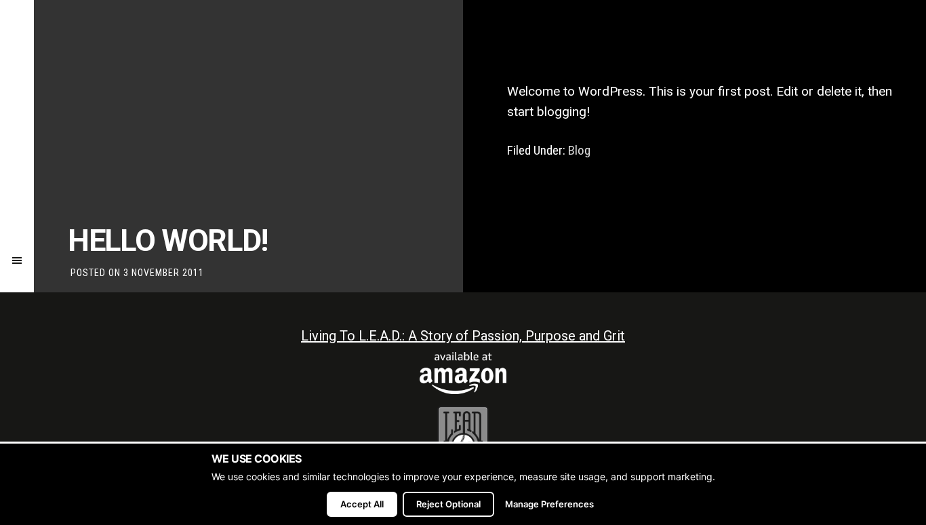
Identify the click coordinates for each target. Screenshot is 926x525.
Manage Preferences (549, 504)
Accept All (362, 504)
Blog (579, 150)
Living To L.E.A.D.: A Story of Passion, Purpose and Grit (463, 336)
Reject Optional (448, 504)
